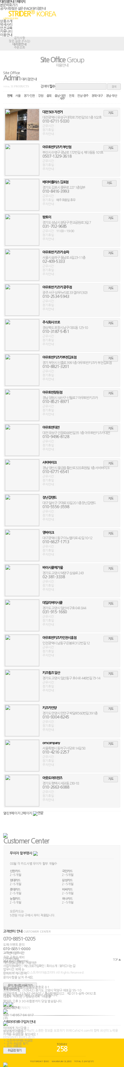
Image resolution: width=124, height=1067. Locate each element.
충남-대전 (60, 95)
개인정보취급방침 (13, 962)
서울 (17, 95)
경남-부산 (111, 95)
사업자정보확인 (12, 966)
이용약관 (31, 962)
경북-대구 (97, 95)
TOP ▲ (117, 959)
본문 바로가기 (9, 5)
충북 (49, 95)
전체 (9, 95)
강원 (40, 95)
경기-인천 (29, 95)
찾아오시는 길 (67, 966)
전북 (71, 95)
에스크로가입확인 (34, 966)
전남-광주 (83, 95)
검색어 (47, 86)
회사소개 (51, 966)
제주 (62, 98)
